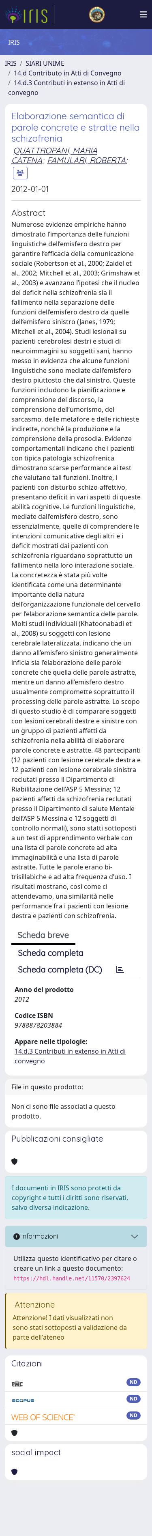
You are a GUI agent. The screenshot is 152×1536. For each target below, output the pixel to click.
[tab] (120, 969)
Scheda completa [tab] (50, 953)
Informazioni (39, 1236)
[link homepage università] (96, 14)
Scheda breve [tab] (43, 935)
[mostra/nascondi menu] (143, 15)
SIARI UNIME (45, 63)
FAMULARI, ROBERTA (86, 160)
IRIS (11, 63)
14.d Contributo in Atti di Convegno (68, 73)
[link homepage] (29, 14)
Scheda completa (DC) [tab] (60, 969)
